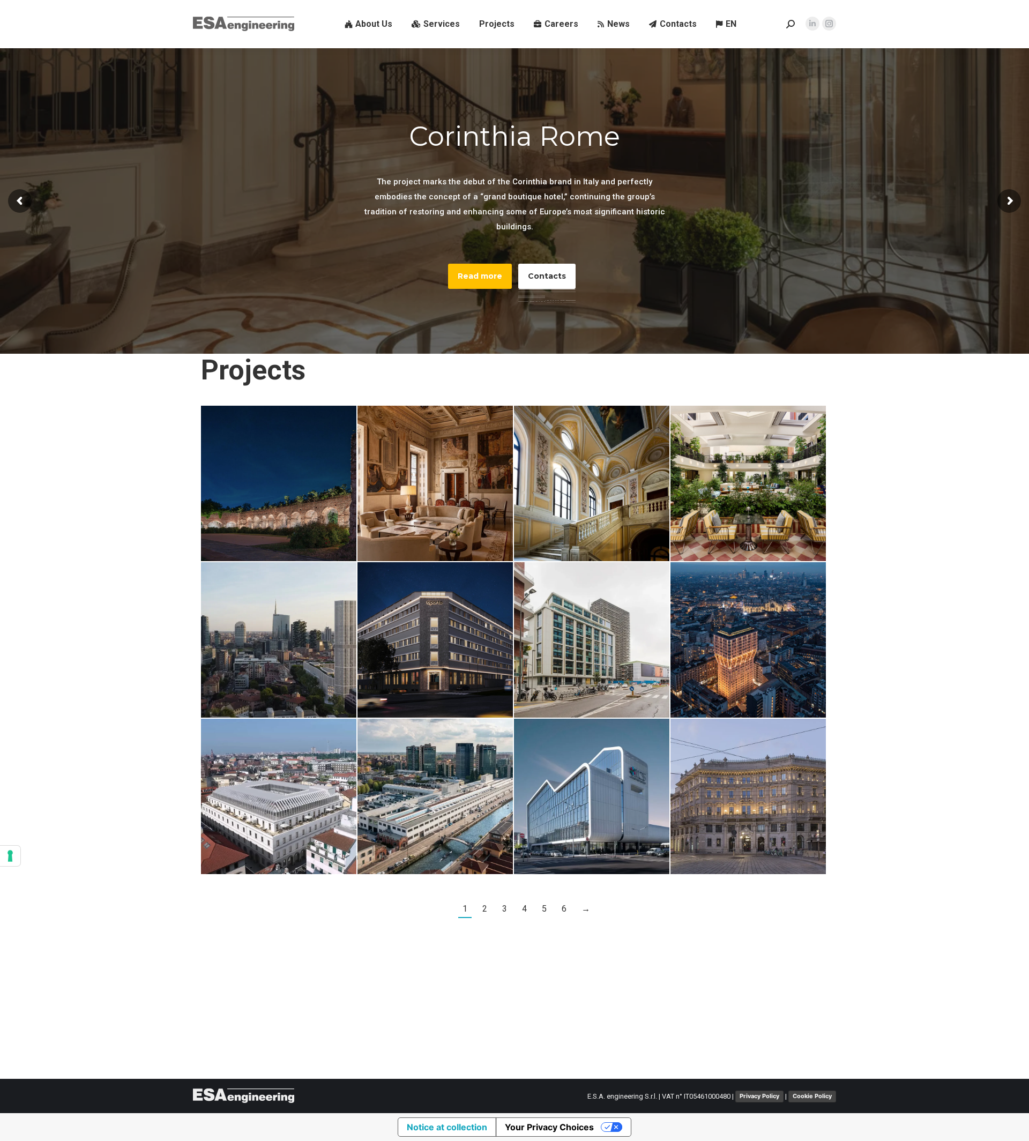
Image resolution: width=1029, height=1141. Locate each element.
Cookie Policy (812, 1096)
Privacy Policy (759, 1096)
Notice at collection (447, 1127)
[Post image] (278, 483)
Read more (480, 276)
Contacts (547, 276)
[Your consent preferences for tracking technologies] (10, 856)
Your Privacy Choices (549, 1127)
